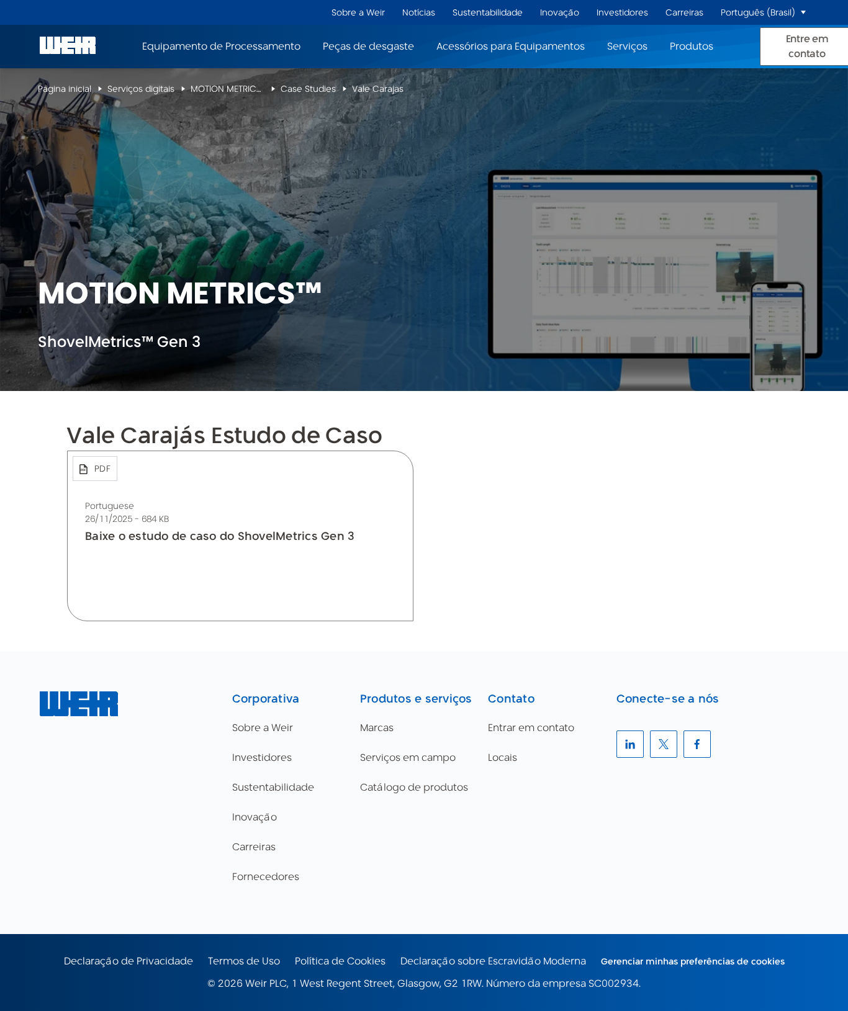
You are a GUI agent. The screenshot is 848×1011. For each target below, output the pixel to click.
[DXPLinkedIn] (630, 744)
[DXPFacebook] (697, 744)
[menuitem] (358, 12)
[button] (803, 12)
